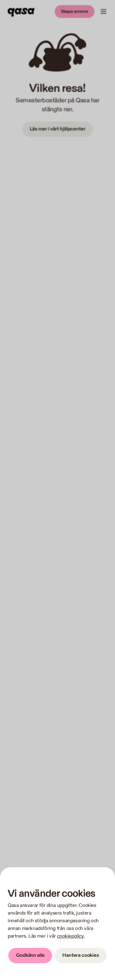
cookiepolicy (70, 936)
